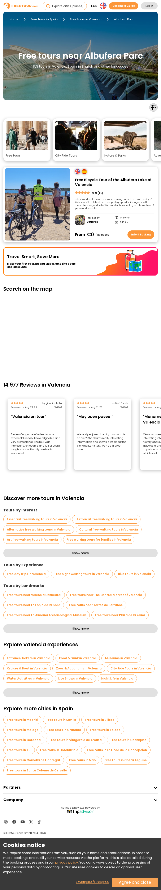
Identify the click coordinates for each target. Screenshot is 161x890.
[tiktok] (39, 821)
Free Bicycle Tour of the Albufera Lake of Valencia (113, 182)
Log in (149, 6)
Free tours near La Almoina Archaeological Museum (46, 615)
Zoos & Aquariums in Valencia (79, 668)
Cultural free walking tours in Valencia (108, 529)
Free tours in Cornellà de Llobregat (33, 760)
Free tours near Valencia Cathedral (34, 595)
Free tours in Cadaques (128, 740)
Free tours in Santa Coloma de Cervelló (37, 770)
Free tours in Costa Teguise (126, 760)
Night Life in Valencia (117, 678)
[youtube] (22, 821)
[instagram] (5, 821)
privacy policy (66, 862)
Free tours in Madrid (22, 720)
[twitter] (31, 821)
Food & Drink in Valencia (77, 658)
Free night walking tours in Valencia (82, 574)
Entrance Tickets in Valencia (28, 658)
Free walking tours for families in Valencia (99, 539)
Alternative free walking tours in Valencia (38, 529)
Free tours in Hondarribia (59, 750)
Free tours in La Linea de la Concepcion (117, 750)
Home (14, 19)
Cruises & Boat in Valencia (27, 668)
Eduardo (92, 221)
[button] (27, 139)
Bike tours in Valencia (134, 574)
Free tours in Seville (61, 720)
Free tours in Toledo (105, 730)
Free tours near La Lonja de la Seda (33, 605)
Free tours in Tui (19, 750)
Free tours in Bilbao (99, 720)
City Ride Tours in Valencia (130, 668)
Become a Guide (124, 6)
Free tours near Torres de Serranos (96, 605)
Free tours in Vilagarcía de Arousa (75, 740)
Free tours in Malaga (23, 730)
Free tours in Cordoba (24, 740)
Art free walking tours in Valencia (32, 539)
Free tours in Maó (82, 760)
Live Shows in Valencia (75, 678)
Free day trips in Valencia (26, 574)
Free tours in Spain (44, 19)
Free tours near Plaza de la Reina (120, 615)
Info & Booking (141, 234)
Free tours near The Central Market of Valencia (106, 595)
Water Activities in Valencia (28, 678)
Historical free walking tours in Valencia (106, 519)
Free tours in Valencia (85, 19)
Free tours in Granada (64, 730)
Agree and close (135, 882)
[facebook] (14, 821)
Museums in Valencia (121, 658)
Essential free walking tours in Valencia (37, 519)
